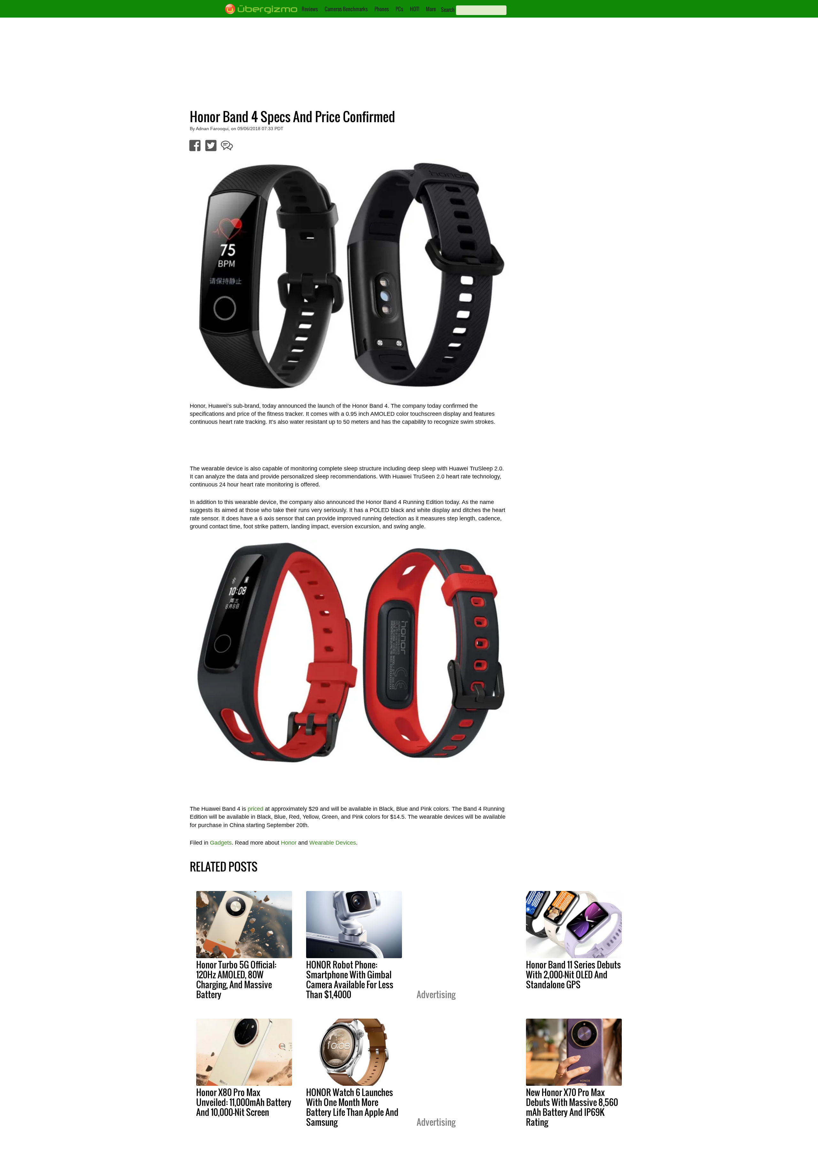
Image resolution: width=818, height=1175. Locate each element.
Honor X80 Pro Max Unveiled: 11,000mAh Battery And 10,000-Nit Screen (243, 1102)
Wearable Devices (332, 843)
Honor (289, 843)
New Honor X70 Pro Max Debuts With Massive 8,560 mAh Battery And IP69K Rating (572, 1107)
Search (448, 9)
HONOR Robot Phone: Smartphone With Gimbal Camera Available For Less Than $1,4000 (349, 979)
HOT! (414, 9)
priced (255, 809)
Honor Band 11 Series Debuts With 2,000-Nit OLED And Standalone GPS (573, 974)
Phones (381, 9)
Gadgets (221, 843)
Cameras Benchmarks (346, 9)
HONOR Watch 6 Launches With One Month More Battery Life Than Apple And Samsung (352, 1107)
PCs (399, 9)
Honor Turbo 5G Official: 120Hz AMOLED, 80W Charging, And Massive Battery (236, 979)
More (431, 9)
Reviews (310, 9)
